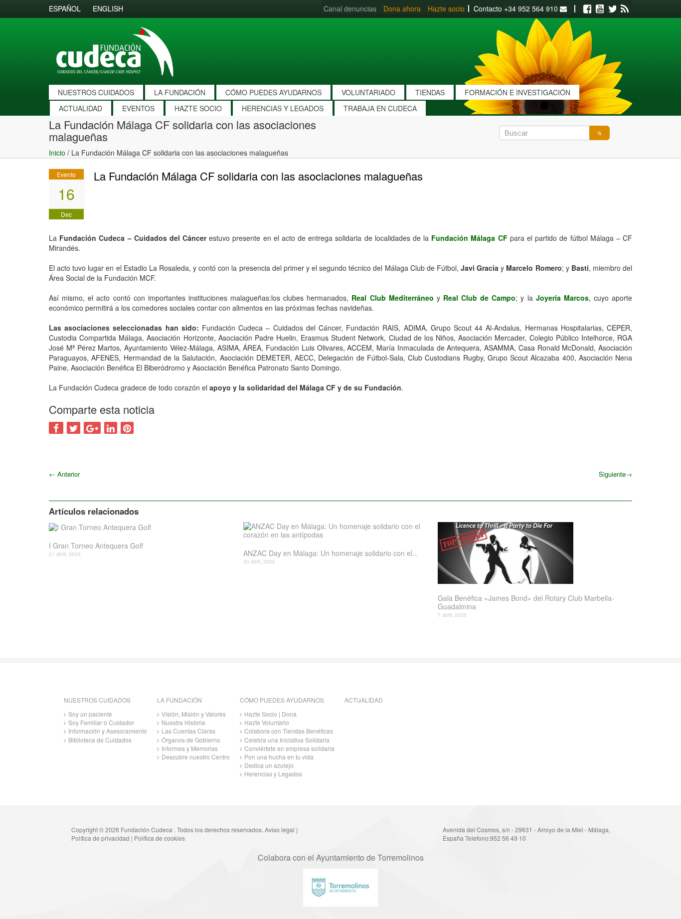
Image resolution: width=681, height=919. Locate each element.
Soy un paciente (90, 714)
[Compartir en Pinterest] (127, 428)
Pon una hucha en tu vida (279, 756)
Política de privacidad (100, 838)
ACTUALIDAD (80, 108)
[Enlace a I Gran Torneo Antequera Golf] (142, 527)
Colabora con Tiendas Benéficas (288, 731)
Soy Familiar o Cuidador (101, 722)
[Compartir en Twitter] (73, 428)
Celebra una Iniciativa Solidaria (287, 739)
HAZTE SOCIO (198, 108)
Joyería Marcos (562, 298)
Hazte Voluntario (266, 722)
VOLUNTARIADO (368, 92)
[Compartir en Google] (92, 428)
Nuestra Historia (183, 722)
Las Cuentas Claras (188, 731)
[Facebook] (587, 9)
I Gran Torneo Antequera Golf (96, 546)
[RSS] (625, 9)
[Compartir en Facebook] (56, 428)
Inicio (57, 153)
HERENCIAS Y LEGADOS (283, 108)
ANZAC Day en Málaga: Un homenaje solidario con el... (330, 553)
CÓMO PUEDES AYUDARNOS (273, 92)
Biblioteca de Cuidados (100, 739)
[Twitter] (612, 9)
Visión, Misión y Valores (194, 714)
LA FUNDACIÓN (179, 92)
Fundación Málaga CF (469, 238)
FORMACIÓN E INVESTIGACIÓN (517, 92)
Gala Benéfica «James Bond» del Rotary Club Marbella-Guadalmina (526, 602)
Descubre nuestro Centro (196, 756)
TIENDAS (430, 92)
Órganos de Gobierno (191, 739)
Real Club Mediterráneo (393, 298)
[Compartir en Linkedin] (111, 428)
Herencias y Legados (273, 773)
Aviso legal (280, 829)
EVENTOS (138, 108)
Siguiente (615, 474)
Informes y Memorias (190, 748)
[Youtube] (600, 9)
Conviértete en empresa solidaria (289, 748)
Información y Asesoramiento (107, 731)
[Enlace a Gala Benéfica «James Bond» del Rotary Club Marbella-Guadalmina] (531, 553)
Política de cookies (159, 838)
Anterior (64, 474)
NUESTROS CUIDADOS (96, 92)
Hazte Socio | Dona (270, 714)
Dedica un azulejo (269, 765)
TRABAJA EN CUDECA (380, 108)
